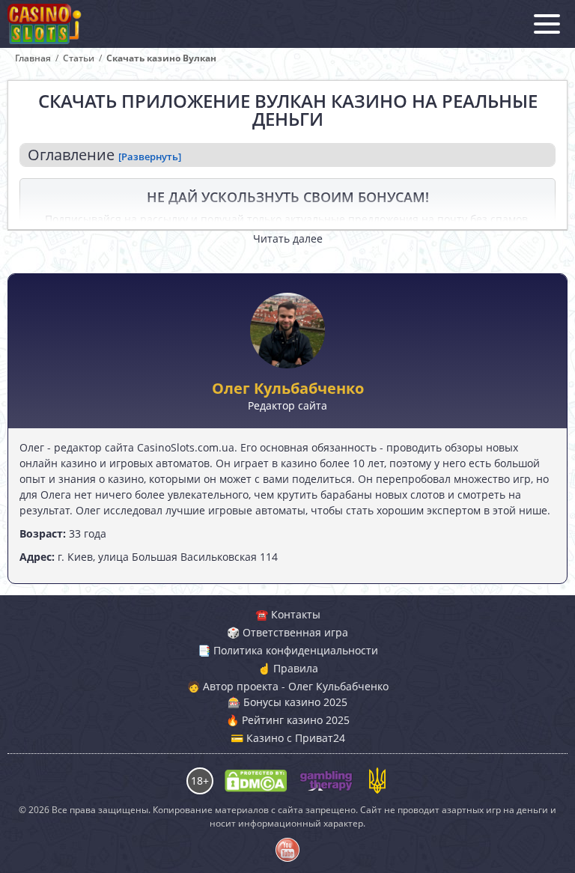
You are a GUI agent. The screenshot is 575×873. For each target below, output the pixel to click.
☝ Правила (288, 668)
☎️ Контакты (287, 614)
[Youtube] (287, 850)
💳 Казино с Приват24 (288, 738)
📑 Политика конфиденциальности (288, 650)
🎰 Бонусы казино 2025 (287, 702)
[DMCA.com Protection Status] (256, 781)
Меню (547, 23)
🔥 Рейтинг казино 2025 (288, 720)
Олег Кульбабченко (288, 389)
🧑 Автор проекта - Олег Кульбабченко (288, 686)
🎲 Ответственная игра (287, 632)
